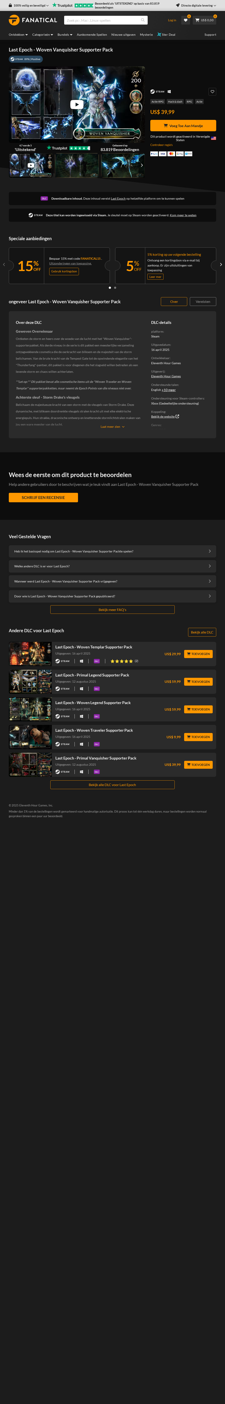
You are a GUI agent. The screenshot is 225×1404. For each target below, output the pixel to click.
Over (174, 301)
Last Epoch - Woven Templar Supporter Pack (93, 646)
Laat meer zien (110, 426)
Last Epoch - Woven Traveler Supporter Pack (94, 730)
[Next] (221, 264)
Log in (172, 20)
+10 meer (169, 390)
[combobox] (113, 20)
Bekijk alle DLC (202, 632)
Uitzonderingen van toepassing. (70, 263)
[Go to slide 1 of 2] (109, 288)
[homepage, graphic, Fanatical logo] (33, 20)
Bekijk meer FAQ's (112, 609)
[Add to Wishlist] (212, 92)
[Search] (143, 20)
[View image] (31, 165)
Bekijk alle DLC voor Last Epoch (112, 785)
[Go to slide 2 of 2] (115, 288)
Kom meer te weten (183, 215)
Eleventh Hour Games (166, 376)
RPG (189, 101)
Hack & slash (175, 101)
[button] (29, 5)
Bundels (63, 34)
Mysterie (146, 34)
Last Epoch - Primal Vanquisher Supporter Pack (95, 758)
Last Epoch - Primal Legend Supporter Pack (92, 675)
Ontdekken (17, 34)
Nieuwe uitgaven (123, 34)
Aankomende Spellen (92, 34)
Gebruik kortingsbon (64, 271)
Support (210, 34)
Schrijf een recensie (43, 497)
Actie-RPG (158, 101)
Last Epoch (118, 198)
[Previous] (4, 264)
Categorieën (41, 34)
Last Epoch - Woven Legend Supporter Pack (93, 702)
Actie (199, 101)
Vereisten (203, 301)
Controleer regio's (161, 145)
